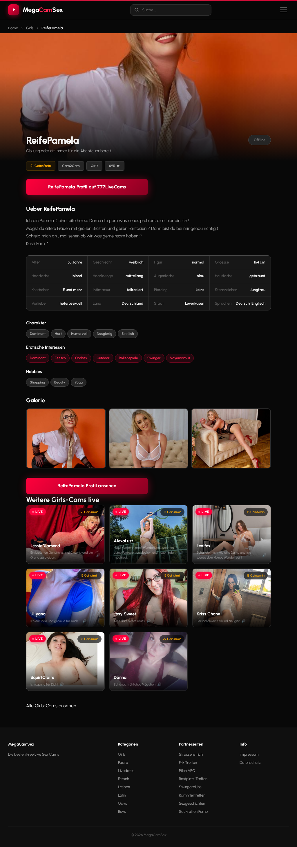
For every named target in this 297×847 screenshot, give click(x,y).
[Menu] (283, 10)
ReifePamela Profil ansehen (86, 485)
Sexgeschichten (192, 803)
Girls (121, 754)
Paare (123, 762)
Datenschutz (250, 762)
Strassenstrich (191, 754)
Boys (122, 811)
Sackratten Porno (193, 811)
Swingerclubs (190, 787)
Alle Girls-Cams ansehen (51, 705)
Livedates (126, 770)
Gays (122, 803)
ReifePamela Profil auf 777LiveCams (87, 187)
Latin (122, 795)
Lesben (124, 787)
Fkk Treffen (188, 762)
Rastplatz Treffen (193, 779)
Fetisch (123, 779)
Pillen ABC (187, 770)
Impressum (249, 754)
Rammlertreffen (192, 795)
